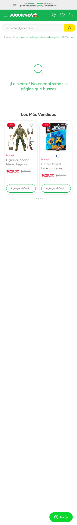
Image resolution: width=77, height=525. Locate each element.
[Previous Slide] (3, 5)
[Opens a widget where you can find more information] (61, 517)
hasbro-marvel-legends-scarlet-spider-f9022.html (44, 37)
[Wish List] (62, 15)
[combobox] (38, 28)
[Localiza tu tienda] (53, 15)
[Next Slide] (73, 5)
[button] (34, 198)
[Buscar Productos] (70, 27)
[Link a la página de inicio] (7, 37)
